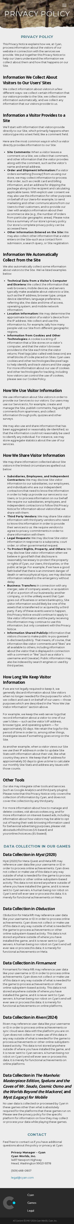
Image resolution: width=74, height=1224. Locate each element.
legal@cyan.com (22, 1177)
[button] (64, 5)
